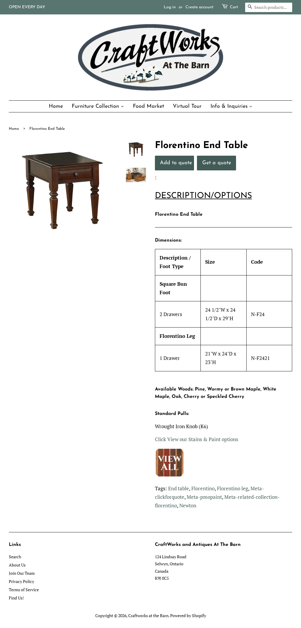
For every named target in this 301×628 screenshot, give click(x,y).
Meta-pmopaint (204, 497)
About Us (17, 565)
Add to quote (176, 162)
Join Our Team (22, 573)
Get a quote (216, 162)
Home (14, 129)
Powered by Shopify (188, 615)
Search (15, 556)
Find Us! (16, 598)
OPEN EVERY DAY (27, 7)
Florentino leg (232, 488)
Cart (234, 7)
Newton (187, 505)
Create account (199, 7)
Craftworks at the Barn (148, 615)
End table (178, 488)
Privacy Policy (21, 581)
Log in (170, 7)
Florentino (203, 488)
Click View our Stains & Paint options (196, 439)
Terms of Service (24, 589)
